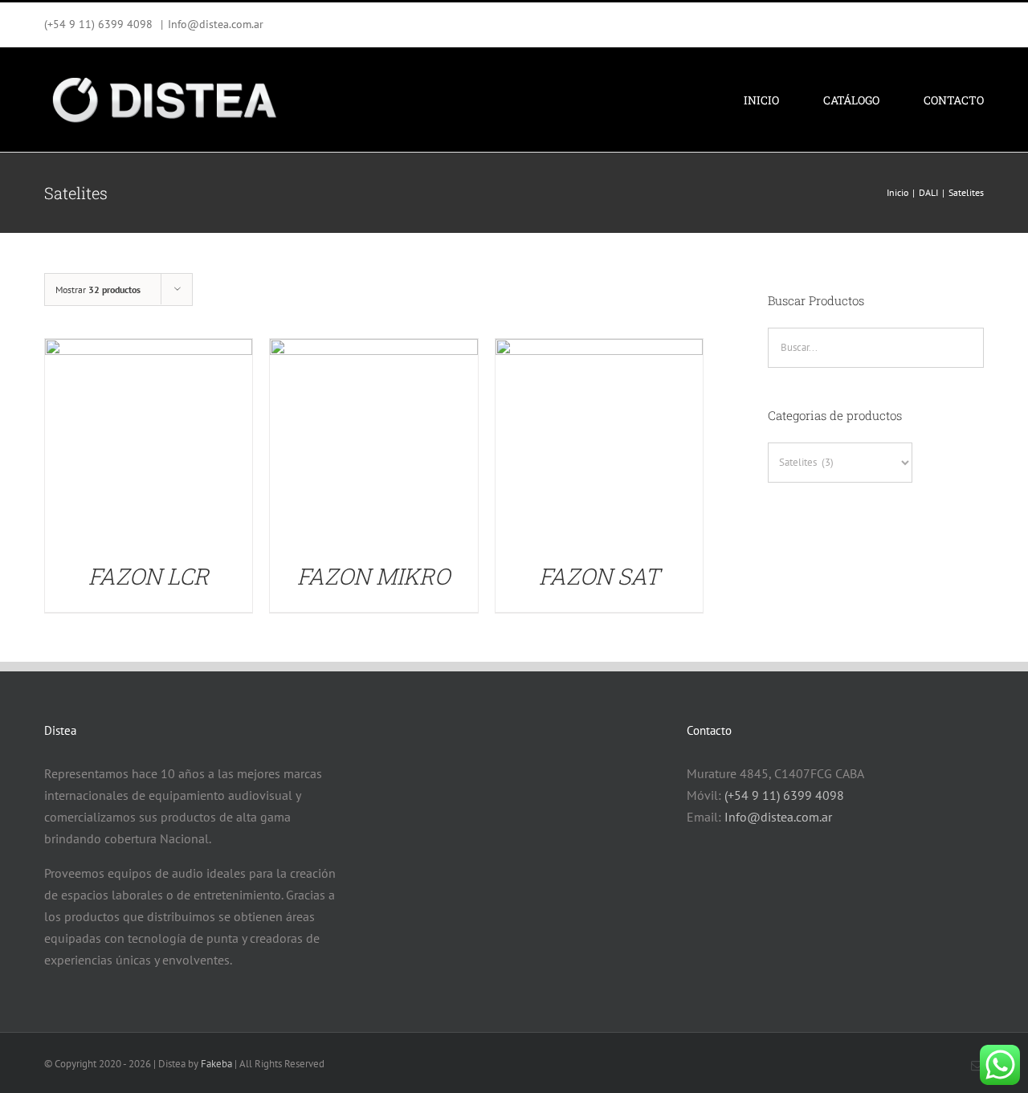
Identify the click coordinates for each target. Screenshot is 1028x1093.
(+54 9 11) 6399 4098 (784, 795)
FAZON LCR (148, 576)
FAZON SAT (599, 576)
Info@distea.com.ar (215, 24)
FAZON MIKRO (373, 576)
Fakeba (216, 1064)
